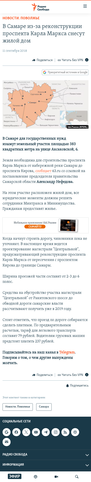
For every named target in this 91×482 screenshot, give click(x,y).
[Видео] (56, 476)
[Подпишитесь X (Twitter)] (26, 432)
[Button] (42, 60)
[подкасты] (35, 476)
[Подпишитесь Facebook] (16, 432)
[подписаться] (7, 442)
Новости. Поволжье (21, 18)
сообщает (43, 171)
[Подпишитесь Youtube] (36, 432)
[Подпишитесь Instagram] (55, 432)
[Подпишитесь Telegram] (46, 432)
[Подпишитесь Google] (7, 432)
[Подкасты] (75, 432)
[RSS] (65, 432)
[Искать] (76, 476)
